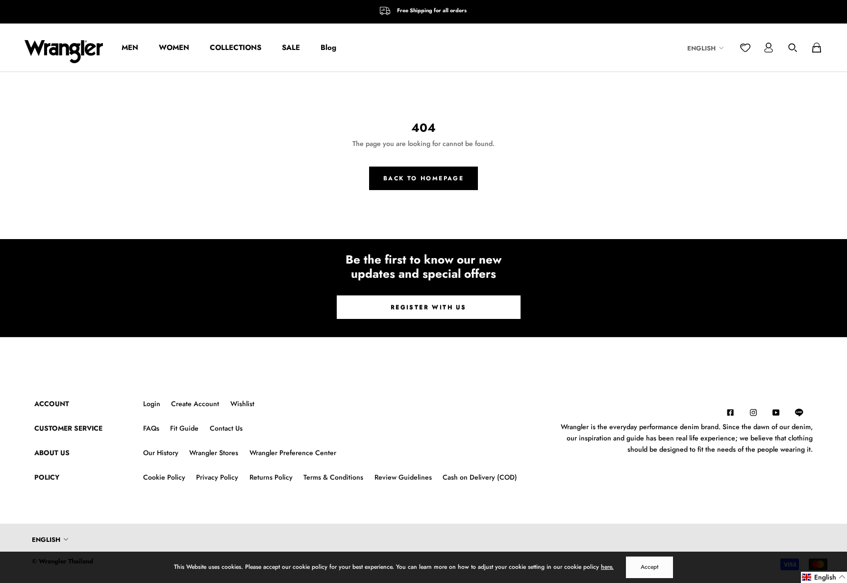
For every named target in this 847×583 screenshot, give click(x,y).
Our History (160, 453)
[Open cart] (816, 47)
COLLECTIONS (235, 47)
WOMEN (174, 47)
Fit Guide (184, 428)
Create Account (195, 404)
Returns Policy (271, 477)
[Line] (804, 412)
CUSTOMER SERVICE (68, 428)
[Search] (792, 47)
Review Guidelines (403, 477)
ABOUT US (52, 453)
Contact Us (226, 428)
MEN (130, 47)
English (701, 48)
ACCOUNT (51, 404)
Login (151, 404)
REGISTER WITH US (428, 307)
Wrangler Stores (213, 453)
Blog (328, 47)
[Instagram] (753, 411)
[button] (824, 577)
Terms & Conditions (333, 477)
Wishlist (242, 404)
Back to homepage (423, 178)
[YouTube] (775, 411)
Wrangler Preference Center (292, 453)
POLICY (46, 477)
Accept (649, 566)
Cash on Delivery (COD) (480, 477)
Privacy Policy (217, 477)
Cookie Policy (164, 477)
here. (607, 566)
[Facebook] (730, 411)
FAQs (151, 428)
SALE (291, 47)
